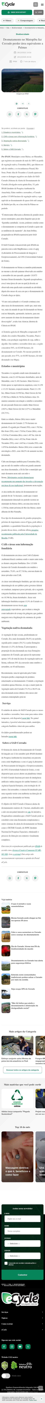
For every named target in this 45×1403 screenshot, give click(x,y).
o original (16, 854)
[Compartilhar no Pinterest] (35, 114)
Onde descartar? (18, 12)
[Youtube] (20, 1346)
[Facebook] (4, 1346)
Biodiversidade (17, 28)
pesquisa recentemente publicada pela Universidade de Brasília (20, 534)
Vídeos (8, 21)
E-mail (7, 1213)
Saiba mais (33, 1400)
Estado (7, 1238)
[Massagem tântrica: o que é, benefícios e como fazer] (17, 1156)
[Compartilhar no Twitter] (27, 114)
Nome (6, 1226)
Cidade (7, 1251)
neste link (26, 718)
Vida (7, 28)
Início (2, 28)
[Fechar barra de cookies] (41, 1398)
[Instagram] (12, 1346)
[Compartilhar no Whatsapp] (9, 114)
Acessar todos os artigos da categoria (22, 1070)
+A (23, 104)
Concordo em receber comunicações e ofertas (22, 1264)
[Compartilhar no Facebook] (18, 114)
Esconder (30, 128)
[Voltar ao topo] (40, 1388)
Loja (40, 12)
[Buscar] (35, 4)
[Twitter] (28, 1346)
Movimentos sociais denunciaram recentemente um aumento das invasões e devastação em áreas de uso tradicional (22, 481)
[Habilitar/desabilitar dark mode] (16, 104)
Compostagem (26, 21)
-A (28, 104)
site (29, 811)
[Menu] (42, 4)
